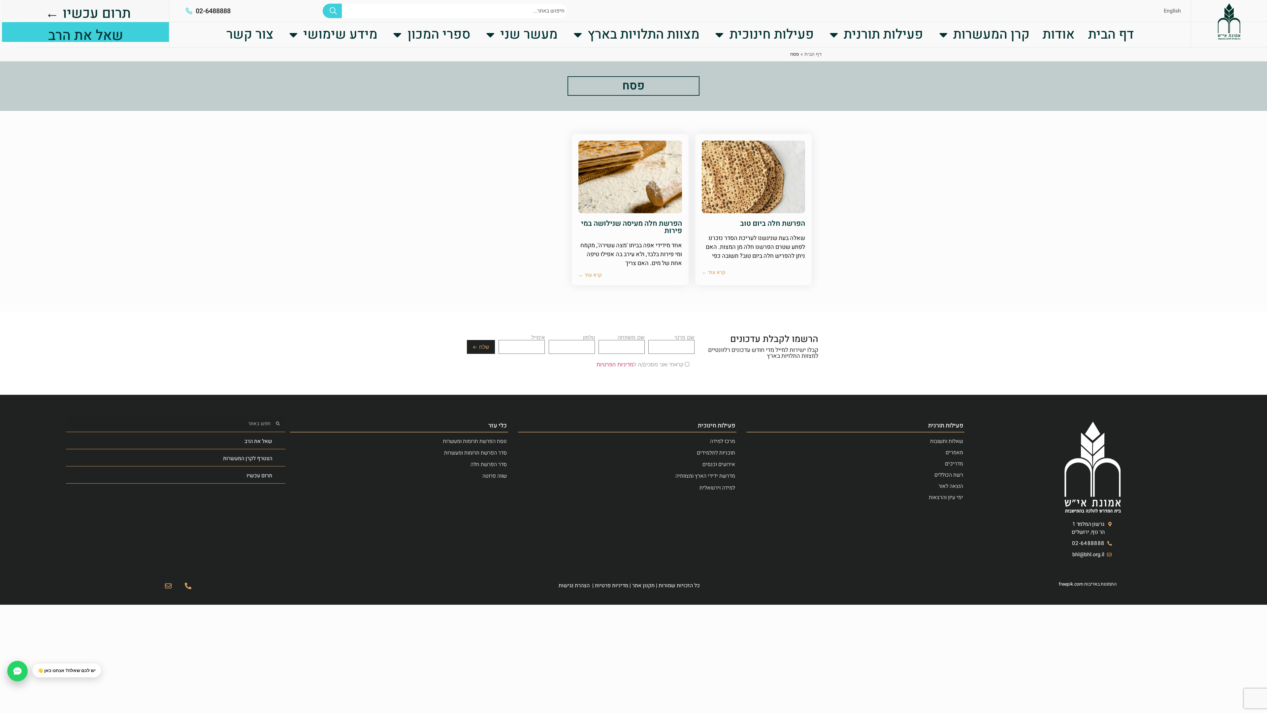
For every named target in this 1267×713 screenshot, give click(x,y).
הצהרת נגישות (574, 586)
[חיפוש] (332, 11)
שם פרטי (684, 338)
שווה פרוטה (494, 476)
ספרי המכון (439, 34)
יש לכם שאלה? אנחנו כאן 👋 (67, 670)
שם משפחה (631, 338)
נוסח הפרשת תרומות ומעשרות (475, 441)
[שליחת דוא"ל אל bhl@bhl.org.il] (168, 586)
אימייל (538, 338)
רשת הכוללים (948, 475)
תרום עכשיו (259, 476)
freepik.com (1071, 584)
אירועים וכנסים (718, 464)
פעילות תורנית (883, 34)
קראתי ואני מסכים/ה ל (641, 364)
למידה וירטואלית (717, 488)
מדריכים (954, 464)
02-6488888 (213, 11)
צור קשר (250, 34)
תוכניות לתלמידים (716, 453)
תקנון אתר (643, 586)
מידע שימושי (340, 34)
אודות (1059, 34)
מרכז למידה (722, 441)
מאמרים (954, 453)
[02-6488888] (189, 11)
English (1172, 11)
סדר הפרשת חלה (489, 464)
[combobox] (454, 11)
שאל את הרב (258, 441)
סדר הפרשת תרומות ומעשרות (475, 453)
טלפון (589, 338)
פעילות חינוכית (772, 34)
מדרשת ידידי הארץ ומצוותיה (705, 476)
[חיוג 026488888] (188, 586)
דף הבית (1111, 34)
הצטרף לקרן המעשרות (247, 458)
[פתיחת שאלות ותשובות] (17, 671)
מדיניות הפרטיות (615, 364)
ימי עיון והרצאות (946, 497)
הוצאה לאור (950, 486)
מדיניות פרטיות (611, 586)
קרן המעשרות (991, 34)
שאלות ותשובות (946, 441)
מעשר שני (529, 34)
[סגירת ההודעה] (33, 664)
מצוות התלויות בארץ (643, 34)
